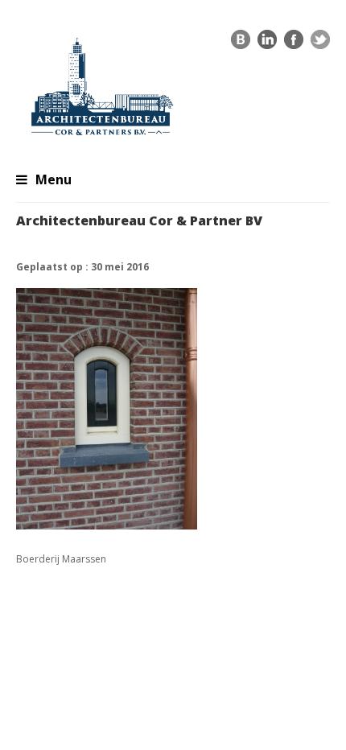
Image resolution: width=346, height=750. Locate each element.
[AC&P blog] (240, 43)
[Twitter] (320, 43)
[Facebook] (293, 43)
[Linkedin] (267, 43)
